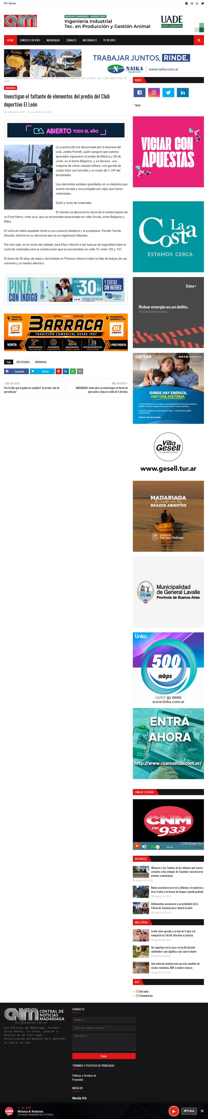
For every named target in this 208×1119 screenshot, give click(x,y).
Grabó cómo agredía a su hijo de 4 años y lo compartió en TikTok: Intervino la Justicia (173, 933)
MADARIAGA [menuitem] (53, 40)
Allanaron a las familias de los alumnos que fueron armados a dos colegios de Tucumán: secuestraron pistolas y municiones (177, 872)
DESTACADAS (23, 362)
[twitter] (202, 3)
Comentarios (146, 995)
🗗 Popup (189, 1110)
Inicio (8, 78)
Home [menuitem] (10, 40)
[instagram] (192, 3)
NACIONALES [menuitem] (90, 40)
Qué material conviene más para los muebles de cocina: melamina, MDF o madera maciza (175, 966)
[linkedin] (183, 92)
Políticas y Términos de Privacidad (84, 1077)
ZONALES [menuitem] (71, 40)
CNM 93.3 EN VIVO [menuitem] (30, 40)
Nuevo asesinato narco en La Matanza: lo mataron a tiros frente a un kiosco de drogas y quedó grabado (177, 890)
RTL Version (10, 3)
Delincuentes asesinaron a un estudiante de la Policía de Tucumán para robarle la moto (174, 906)
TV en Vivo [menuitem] (109, 40)
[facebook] (186, 3)
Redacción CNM (16, 112)
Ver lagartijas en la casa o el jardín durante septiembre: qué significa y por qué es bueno (173, 949)
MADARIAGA (21, 78)
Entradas (144, 991)
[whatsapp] (197, 3)
